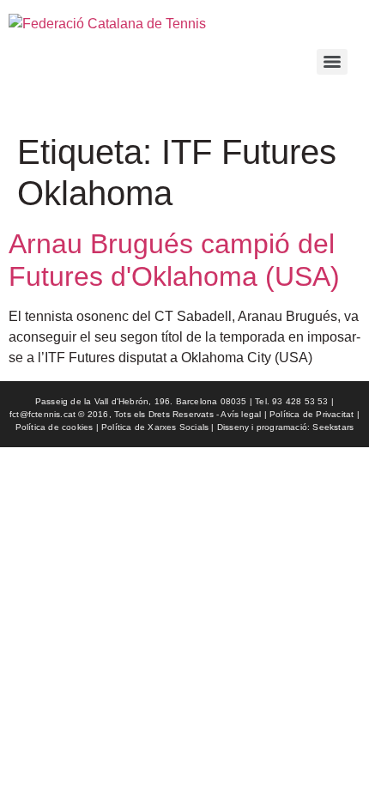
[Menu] (332, 62)
